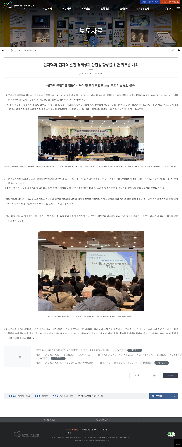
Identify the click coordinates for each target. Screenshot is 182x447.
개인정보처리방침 (71, 429)
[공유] (172, 50)
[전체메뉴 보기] (178, 8)
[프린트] (179, 50)
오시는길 (68, 432)
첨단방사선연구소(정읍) (150, 2)
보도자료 (28, 50)
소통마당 (12, 50)
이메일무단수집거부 (89, 429)
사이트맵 (103, 429)
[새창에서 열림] (171, 434)
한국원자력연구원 (19, 6)
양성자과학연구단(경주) (170, 2)
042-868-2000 (110, 437)
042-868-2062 (66, 396)
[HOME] (3, 50)
